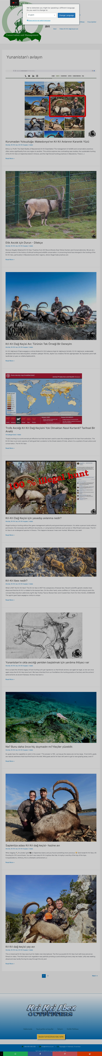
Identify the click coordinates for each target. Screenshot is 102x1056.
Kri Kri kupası (23, 145)
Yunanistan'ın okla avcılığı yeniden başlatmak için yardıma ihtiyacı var (47, 662)
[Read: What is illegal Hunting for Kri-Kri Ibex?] (51, 487)
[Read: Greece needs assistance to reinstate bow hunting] (44, 635)
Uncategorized (11, 435)
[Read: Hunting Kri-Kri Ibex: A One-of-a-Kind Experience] (51, 306)
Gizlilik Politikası (73, 1029)
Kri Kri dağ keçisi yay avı (20, 946)
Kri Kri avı (14, 145)
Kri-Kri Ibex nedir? (16, 580)
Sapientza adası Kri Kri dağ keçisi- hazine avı (33, 845)
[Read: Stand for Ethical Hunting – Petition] (51, 205)
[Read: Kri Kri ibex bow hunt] (51, 909)
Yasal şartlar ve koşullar (44, 1029)
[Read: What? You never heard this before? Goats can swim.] (51, 717)
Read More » (10, 158)
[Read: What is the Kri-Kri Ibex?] (51, 562)
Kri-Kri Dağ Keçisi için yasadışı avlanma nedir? (33, 518)
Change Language (66, 15)
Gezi (54, 29)
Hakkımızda (27, 1029)
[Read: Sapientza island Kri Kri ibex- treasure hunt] (51, 807)
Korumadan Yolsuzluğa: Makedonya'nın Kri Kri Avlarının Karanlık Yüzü (47, 141)
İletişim (60, 1029)
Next (95, 976)
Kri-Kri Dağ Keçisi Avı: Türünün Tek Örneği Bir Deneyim (39, 343)
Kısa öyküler (92, 22)
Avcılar (8, 145)
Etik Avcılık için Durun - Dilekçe (24, 242)
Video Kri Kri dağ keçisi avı (68, 29)
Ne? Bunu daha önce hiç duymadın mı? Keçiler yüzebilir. (39, 746)
